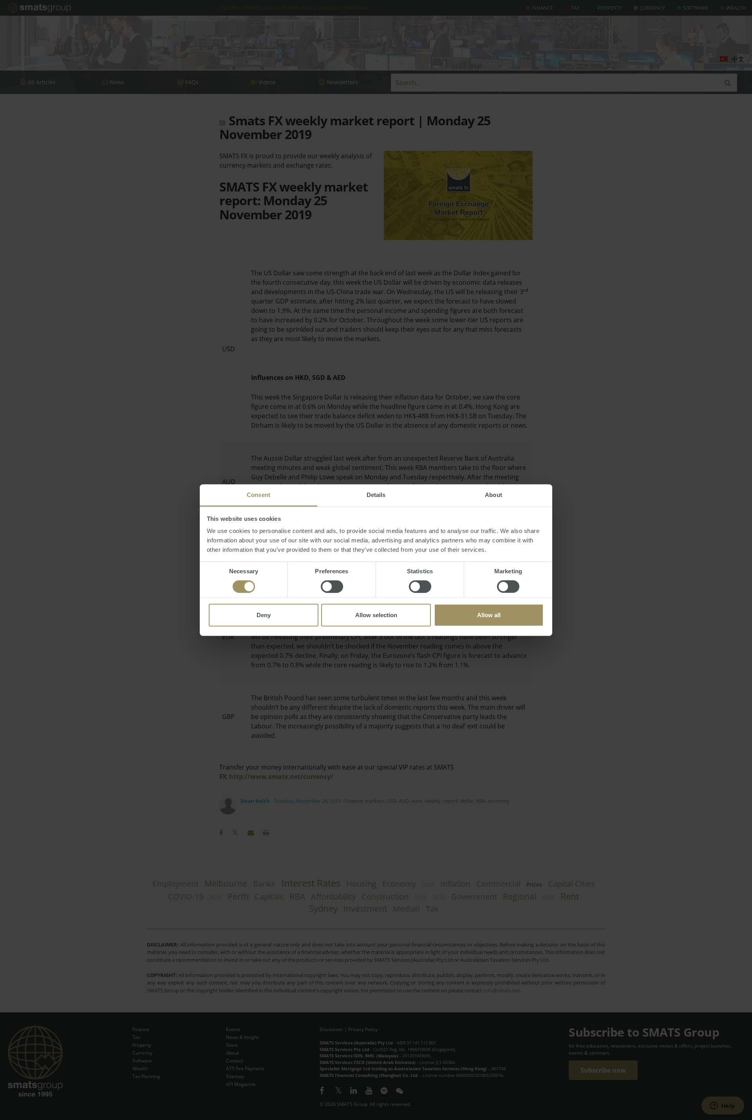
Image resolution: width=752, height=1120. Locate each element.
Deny (264, 615)
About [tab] (493, 494)
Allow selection (376, 615)
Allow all (489, 615)
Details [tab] (376, 494)
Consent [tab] (258, 494)
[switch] (332, 586)
